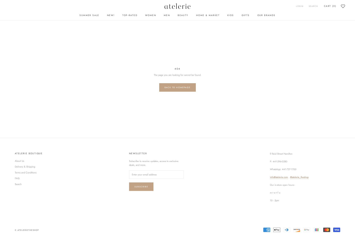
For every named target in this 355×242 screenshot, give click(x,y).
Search (313, 6)
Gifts (246, 15)
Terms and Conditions (25, 172)
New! (111, 15)
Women (150, 15)
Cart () (330, 6)
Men (167, 15)
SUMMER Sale (89, 15)
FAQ (17, 178)
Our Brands (266, 15)
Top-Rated (129, 15)
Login (300, 6)
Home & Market (208, 15)
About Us (19, 161)
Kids (230, 15)
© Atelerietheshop (27, 230)
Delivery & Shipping (25, 166)
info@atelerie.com (279, 177)
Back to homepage (177, 87)
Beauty (183, 15)
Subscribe (141, 186)
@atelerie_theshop (299, 177)
